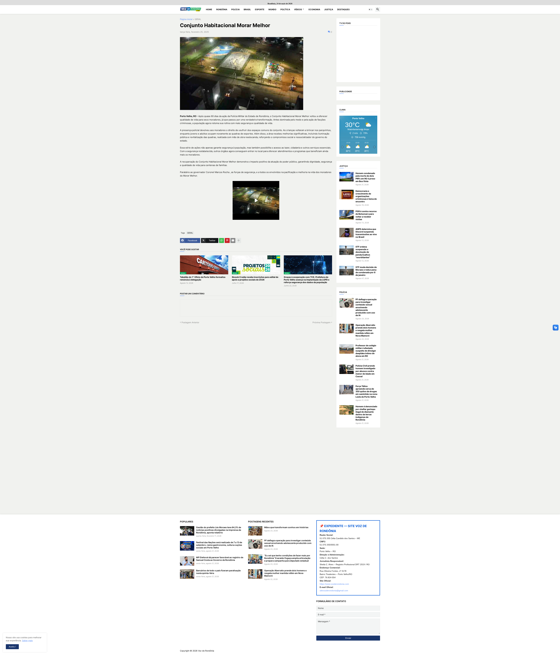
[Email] (232, 240)
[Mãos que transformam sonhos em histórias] (255, 531)
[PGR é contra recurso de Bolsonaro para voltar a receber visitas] (346, 215)
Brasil (247, 9)
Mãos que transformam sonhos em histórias (286, 527)
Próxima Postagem (321, 322)
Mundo (272, 9)
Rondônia (221, 9)
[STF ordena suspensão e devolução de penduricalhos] (346, 250)
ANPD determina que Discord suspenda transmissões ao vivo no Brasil (366, 233)
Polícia (235, 9)
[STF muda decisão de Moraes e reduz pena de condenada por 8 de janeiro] (346, 270)
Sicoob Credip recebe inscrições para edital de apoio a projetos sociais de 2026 (255, 278)
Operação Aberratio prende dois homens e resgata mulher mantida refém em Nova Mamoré (366, 330)
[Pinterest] (227, 240)
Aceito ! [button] (12, 646)
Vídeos (298, 9)
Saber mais (27, 640)
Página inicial (186, 19)
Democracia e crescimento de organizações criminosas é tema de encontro (366, 196)
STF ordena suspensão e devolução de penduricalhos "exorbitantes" (363, 252)
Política (285, 9)
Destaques (343, 9)
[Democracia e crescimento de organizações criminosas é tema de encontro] (346, 194)
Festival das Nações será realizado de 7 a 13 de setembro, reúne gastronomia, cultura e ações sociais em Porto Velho (219, 545)
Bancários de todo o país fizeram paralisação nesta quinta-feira (218, 571)
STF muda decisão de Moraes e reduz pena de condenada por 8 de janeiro (366, 271)
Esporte (259, 9)
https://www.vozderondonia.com (334, 584)
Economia (314, 9)
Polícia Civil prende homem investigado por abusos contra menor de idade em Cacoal (365, 371)
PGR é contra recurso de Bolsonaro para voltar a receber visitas (366, 215)
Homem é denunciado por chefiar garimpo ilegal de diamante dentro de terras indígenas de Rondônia (366, 413)
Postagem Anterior (190, 322)
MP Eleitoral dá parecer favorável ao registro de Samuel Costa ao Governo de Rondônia (219, 558)
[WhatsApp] (221, 240)
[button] (370, 9)
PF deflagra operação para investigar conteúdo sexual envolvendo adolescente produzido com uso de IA (366, 307)
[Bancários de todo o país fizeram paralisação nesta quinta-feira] (187, 574)
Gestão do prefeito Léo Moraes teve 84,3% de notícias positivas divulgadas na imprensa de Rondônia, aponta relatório (218, 530)
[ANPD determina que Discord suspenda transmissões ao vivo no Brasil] (346, 232)
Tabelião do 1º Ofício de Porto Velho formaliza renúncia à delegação (202, 278)
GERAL (198, 19)
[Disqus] (256, 360)
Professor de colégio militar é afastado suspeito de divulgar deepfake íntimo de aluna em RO (366, 350)
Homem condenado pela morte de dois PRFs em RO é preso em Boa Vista (365, 177)
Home (209, 9)
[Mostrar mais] (238, 240)
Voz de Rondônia (206, 650)
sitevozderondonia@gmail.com (334, 590)
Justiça (328, 9)
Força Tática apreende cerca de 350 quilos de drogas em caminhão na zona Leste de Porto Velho (366, 391)
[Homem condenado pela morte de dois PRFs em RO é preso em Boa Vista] (346, 176)
